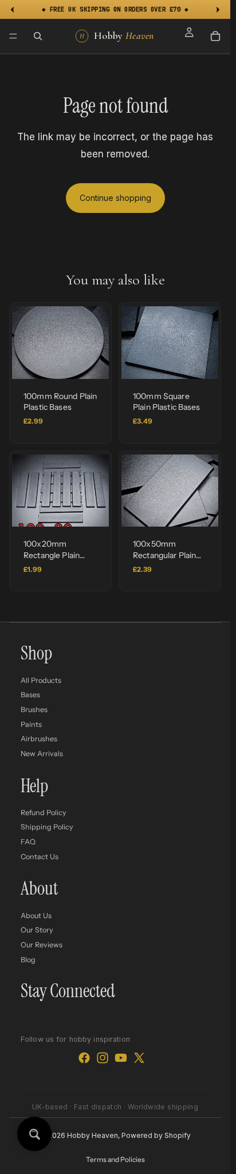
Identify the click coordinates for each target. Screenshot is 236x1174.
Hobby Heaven (92, 1135)
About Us (36, 915)
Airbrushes (39, 738)
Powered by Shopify (156, 1135)
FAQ (28, 841)
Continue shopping (115, 198)
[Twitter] (139, 1058)
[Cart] (215, 36)
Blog (28, 959)
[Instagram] (102, 1058)
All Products (41, 679)
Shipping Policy (47, 827)
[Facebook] (84, 1058)
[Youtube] (121, 1058)
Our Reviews (41, 944)
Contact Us (39, 856)
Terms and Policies (115, 1159)
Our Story (37, 930)
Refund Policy (43, 812)
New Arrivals (42, 753)
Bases (30, 694)
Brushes (34, 709)
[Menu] (13, 36)
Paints (31, 724)
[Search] (37, 36)
